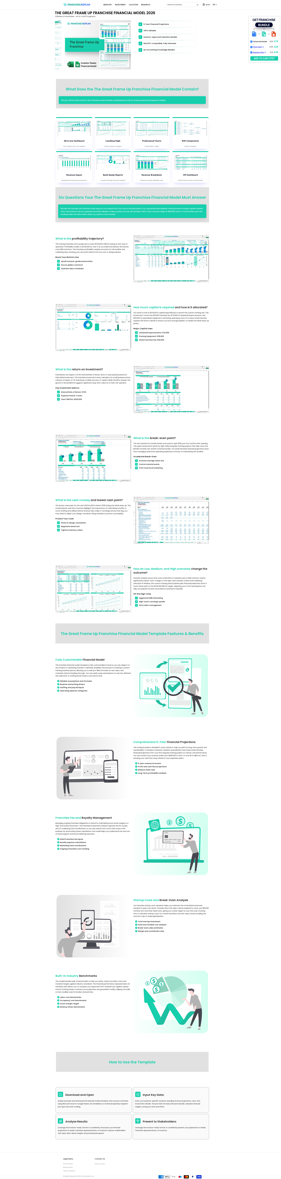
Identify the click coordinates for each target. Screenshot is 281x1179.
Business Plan (258, 52)
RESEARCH (145, 4)
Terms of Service (69, 1171)
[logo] (77, 4)
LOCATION (133, 4)
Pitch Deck (257, 47)
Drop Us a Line (100, 1164)
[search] (197, 5)
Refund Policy (68, 1167)
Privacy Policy (68, 1164)
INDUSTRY (107, 4)
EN (214, 4)
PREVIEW (73, 127)
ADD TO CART (264, 58)
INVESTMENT (120, 4)
